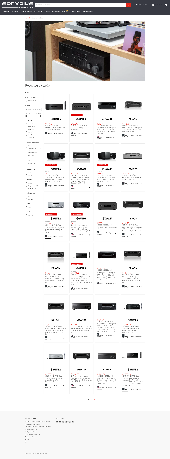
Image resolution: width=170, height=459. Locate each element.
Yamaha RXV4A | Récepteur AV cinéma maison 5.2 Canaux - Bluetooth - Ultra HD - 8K (55, 179)
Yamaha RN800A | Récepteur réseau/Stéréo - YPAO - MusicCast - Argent (54, 380)
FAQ (26, 442)
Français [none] (138, 5)
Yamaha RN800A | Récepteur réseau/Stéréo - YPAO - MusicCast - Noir (131, 330)
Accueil (27, 18)
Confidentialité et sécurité (32, 434)
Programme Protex (30, 437)
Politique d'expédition (31, 429)
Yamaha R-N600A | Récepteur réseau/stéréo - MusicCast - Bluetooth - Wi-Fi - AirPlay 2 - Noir (81, 229)
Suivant (96, 400)
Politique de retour (30, 432)
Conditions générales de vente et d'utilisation (38, 427)
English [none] (145, 5)
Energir (27, 439)
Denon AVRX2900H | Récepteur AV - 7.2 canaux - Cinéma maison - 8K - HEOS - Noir (81, 380)
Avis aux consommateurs (32, 424)
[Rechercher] (128, 5)
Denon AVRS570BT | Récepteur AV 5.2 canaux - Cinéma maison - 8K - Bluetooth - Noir (132, 129)
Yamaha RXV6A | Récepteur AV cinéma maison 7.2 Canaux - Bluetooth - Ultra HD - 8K (106, 179)
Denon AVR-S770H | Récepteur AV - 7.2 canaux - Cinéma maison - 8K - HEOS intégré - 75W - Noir (132, 229)
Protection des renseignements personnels (37, 421)
